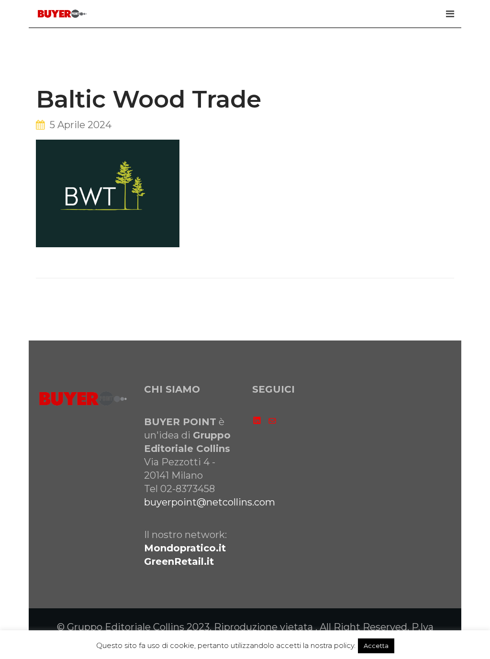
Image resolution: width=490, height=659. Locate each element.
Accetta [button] (376, 645)
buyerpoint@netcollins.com (209, 502)
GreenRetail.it (179, 561)
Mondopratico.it (185, 548)
